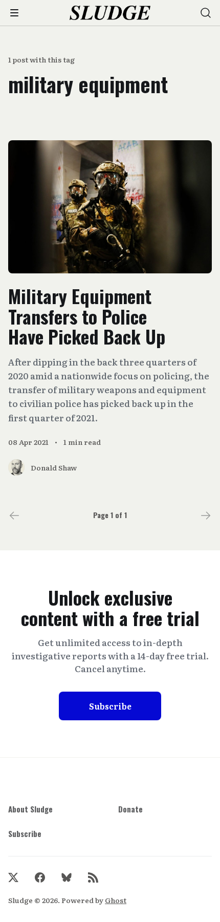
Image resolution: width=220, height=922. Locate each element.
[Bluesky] (66, 877)
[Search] (206, 13)
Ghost (115, 900)
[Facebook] (40, 877)
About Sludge (30, 808)
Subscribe (110, 706)
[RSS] (93, 877)
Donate (130, 808)
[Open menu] (14, 13)
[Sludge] (110, 13)
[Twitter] (13, 877)
